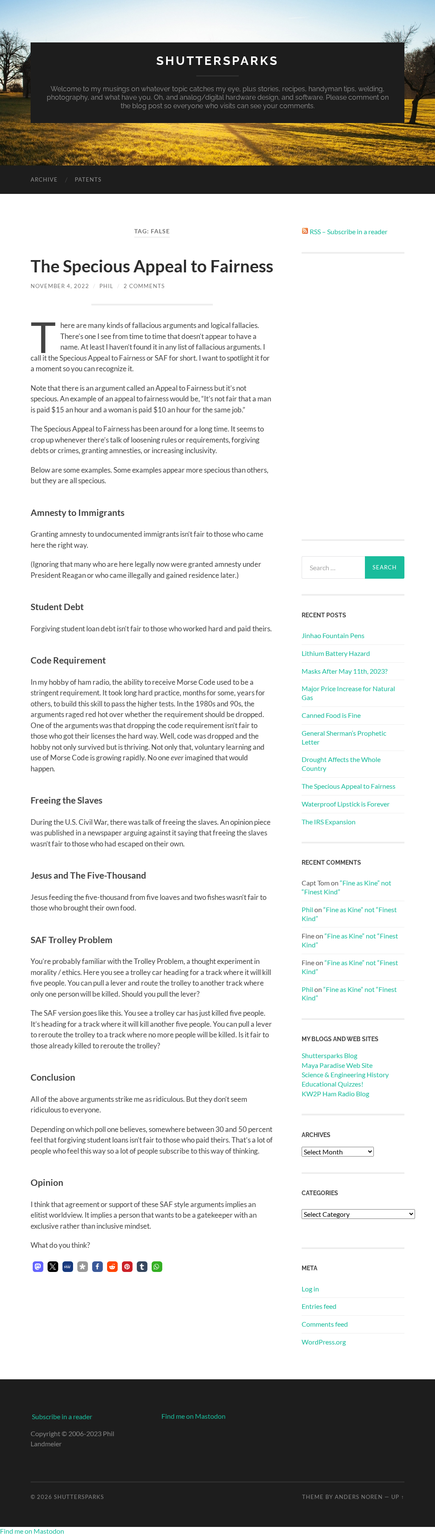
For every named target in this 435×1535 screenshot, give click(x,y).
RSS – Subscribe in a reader (348, 231)
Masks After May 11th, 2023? (344, 671)
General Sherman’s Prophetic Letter (344, 737)
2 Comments (144, 286)
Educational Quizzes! (332, 1084)
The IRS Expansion (329, 822)
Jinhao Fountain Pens (333, 635)
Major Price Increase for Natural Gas (348, 692)
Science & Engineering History (345, 1074)
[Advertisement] (353, 396)
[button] (38, 1266)
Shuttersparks (217, 61)
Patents (88, 179)
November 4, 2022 (60, 286)
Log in (310, 1289)
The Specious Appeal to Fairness (152, 266)
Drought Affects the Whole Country (341, 763)
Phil (106, 286)
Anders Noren (359, 1496)
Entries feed (319, 1306)
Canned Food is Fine (331, 715)
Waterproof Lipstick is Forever (346, 804)
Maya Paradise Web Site (337, 1065)
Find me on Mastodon (193, 1416)
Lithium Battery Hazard (336, 653)
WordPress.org (324, 1342)
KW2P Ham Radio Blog (335, 1094)
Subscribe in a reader (62, 1416)
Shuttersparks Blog (329, 1055)
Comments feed (325, 1324)
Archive (44, 179)
